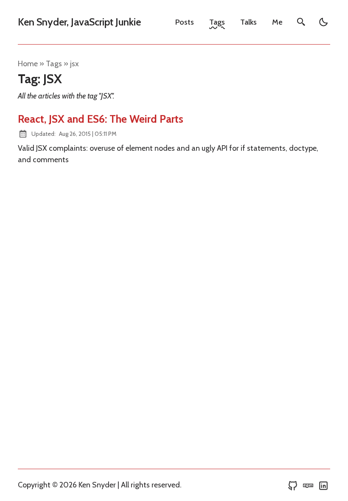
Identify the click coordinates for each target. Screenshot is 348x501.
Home (28, 63)
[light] (323, 22)
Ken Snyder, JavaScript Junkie (79, 22)
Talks (248, 22)
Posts (184, 22)
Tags (217, 22)
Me (277, 22)
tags (54, 63)
